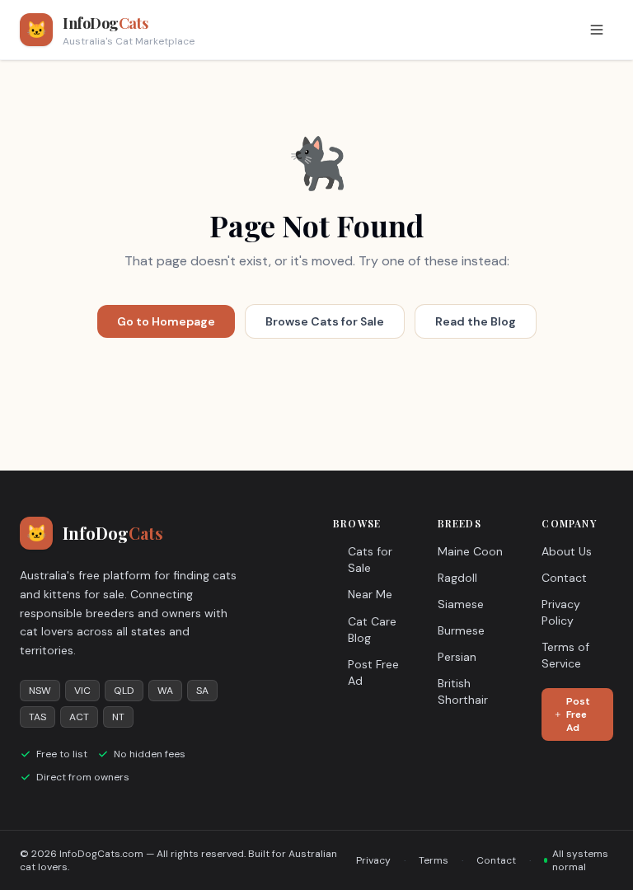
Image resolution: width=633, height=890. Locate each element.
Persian (457, 656)
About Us (567, 551)
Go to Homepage (166, 321)
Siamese (461, 604)
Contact (564, 577)
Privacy (373, 860)
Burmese (461, 630)
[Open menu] (596, 29)
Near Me (370, 594)
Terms (433, 860)
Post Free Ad (373, 672)
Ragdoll (457, 577)
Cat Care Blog (372, 629)
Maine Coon (470, 551)
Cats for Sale (370, 559)
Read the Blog (475, 321)
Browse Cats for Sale (324, 321)
